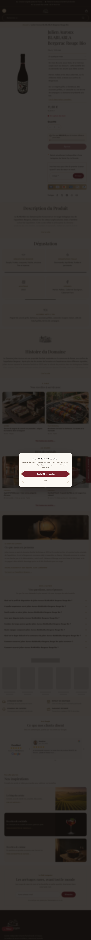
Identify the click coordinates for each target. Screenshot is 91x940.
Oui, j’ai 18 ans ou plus (46, 474)
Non (45, 480)
